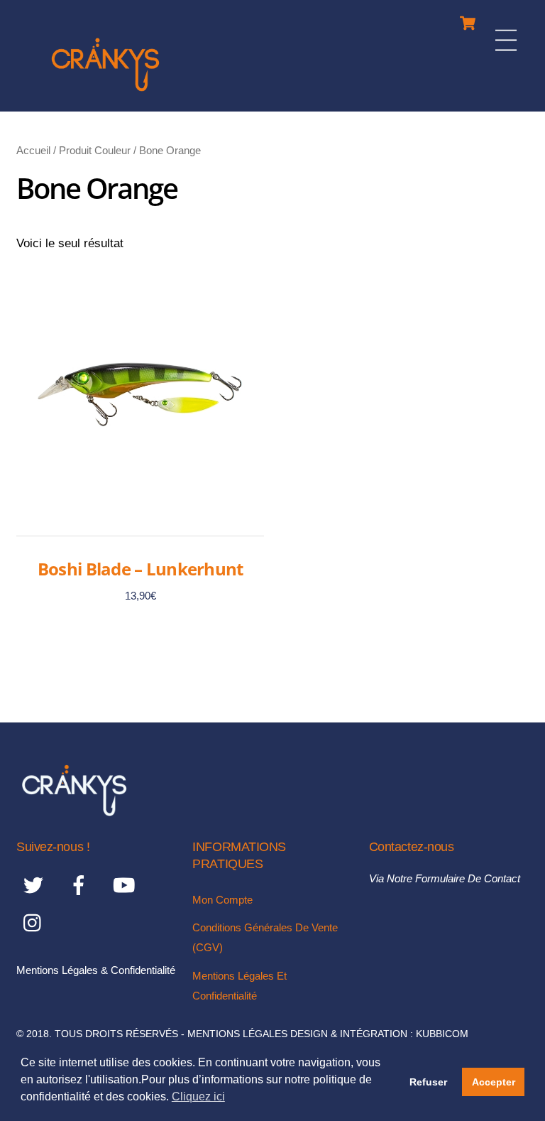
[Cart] (467, 19)
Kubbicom (442, 1034)
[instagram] (35, 922)
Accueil (33, 150)
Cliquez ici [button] (198, 1096)
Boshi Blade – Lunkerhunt (140, 569)
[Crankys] (105, 93)
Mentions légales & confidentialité (95, 970)
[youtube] (126, 885)
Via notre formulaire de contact (444, 878)
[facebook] (81, 885)
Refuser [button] (428, 1082)
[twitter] (35, 885)
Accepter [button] (493, 1082)
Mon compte (222, 900)
